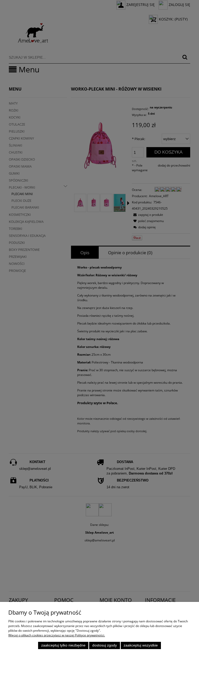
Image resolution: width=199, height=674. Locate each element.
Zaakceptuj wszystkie (141, 645)
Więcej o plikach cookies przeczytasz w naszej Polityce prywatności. (56, 635)
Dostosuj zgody (104, 645)
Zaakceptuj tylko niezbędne (63, 645)
